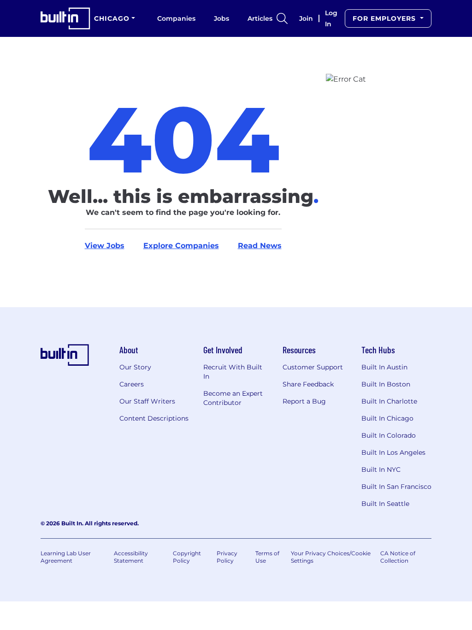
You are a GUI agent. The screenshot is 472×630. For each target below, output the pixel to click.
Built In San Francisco (396, 486)
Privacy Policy (227, 557)
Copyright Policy (187, 557)
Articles (260, 18)
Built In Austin (384, 367)
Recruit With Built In (232, 371)
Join (306, 18)
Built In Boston (385, 384)
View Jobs (104, 245)
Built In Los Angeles (393, 452)
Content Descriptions (154, 418)
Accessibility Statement (131, 557)
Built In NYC (381, 469)
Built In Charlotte (389, 401)
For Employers (385, 18)
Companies (176, 18)
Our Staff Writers (147, 401)
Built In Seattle (385, 503)
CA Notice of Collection (397, 557)
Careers (131, 384)
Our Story (135, 367)
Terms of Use (267, 557)
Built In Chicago (387, 418)
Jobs (221, 18)
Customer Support (313, 367)
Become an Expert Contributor (233, 398)
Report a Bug (304, 401)
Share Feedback (308, 384)
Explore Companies (181, 245)
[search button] (282, 18)
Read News (260, 245)
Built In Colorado (388, 435)
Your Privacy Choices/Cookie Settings (331, 557)
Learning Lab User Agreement (66, 557)
